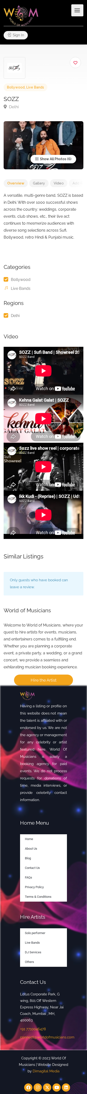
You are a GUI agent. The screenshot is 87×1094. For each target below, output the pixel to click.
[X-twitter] (47, 1087)
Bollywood (16, 87)
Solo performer (35, 933)
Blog (28, 858)
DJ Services (33, 952)
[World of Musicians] (21, 15)
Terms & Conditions (38, 896)
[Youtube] (56, 1087)
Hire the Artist (44, 680)
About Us (31, 848)
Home (29, 839)
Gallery (39, 183)
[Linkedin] (66, 1087)
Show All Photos (52, 159)
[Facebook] (28, 1087)
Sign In (18, 35)
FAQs (28, 877)
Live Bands (35, 87)
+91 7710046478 (33, 1029)
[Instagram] (38, 1087)
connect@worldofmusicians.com (47, 1037)
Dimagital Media (46, 1071)
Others (29, 962)
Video (59, 183)
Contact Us (32, 868)
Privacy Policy (34, 887)
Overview (15, 183)
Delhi (13, 106)
